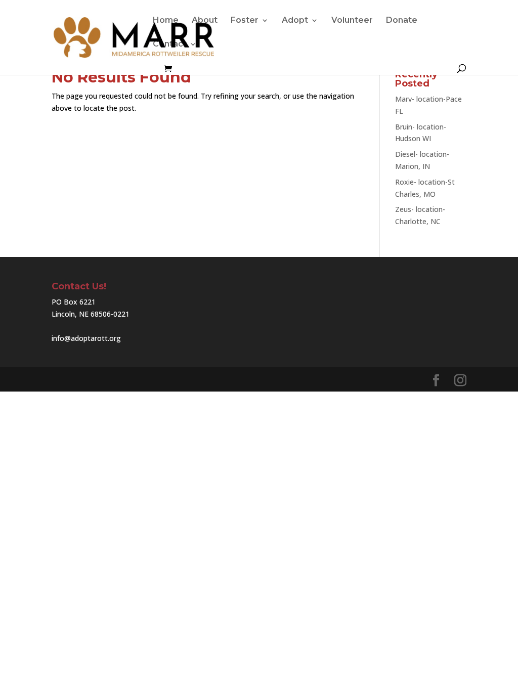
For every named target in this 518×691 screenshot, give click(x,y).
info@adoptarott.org (86, 338)
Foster (244, 21)
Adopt (295, 21)
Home (166, 21)
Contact (170, 44)
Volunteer (352, 21)
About (205, 21)
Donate (401, 21)
